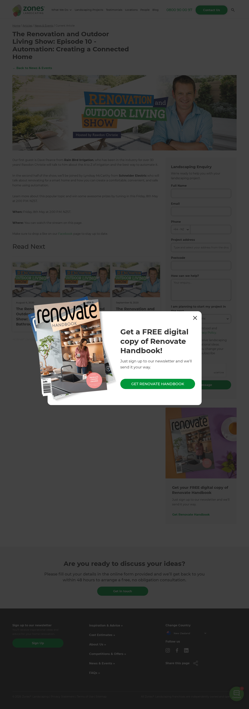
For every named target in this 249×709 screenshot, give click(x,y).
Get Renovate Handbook (157, 384)
